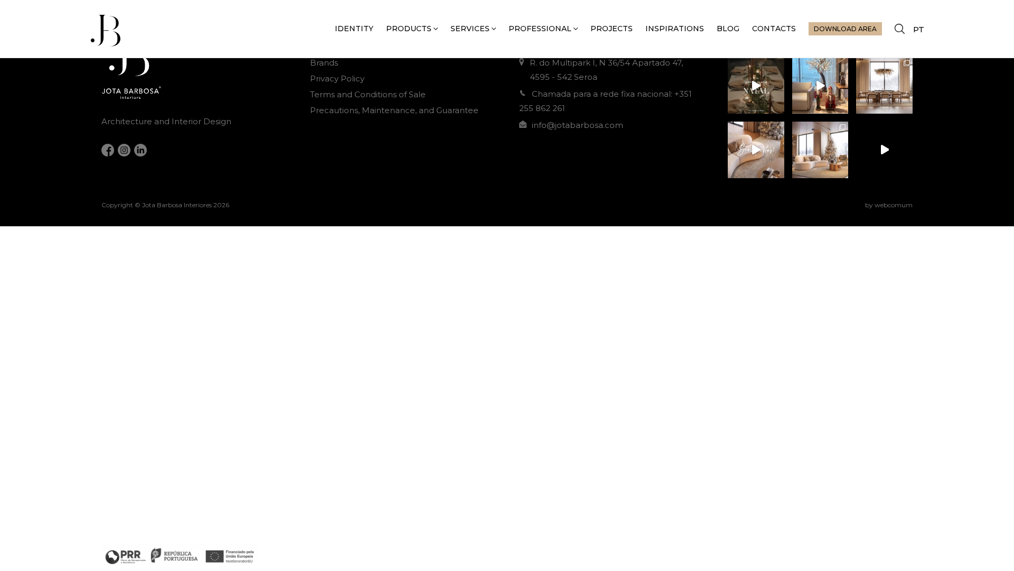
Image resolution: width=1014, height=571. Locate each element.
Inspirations (674, 28)
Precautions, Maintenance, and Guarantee (394, 110)
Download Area (845, 29)
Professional (540, 28)
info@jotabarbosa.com (577, 125)
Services (470, 28)
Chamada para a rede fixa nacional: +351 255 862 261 (605, 101)
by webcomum (889, 205)
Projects (611, 28)
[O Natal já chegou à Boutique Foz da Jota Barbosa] (820, 85)
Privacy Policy (337, 78)
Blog (728, 28)
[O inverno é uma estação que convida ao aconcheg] (884, 150)
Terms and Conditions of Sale (368, 94)
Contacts (774, 28)
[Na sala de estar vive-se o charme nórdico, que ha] (820, 150)
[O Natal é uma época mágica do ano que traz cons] (884, 85)
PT (918, 29)
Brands (324, 63)
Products (408, 28)
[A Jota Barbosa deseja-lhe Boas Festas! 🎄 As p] (756, 150)
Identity (354, 28)
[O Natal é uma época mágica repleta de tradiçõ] (756, 85)
